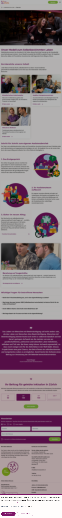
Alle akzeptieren (8, 513)
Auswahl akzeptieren (25, 513)
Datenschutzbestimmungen (12, 502)
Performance (15, 506)
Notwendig (5, 506)
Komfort (24, 506)
